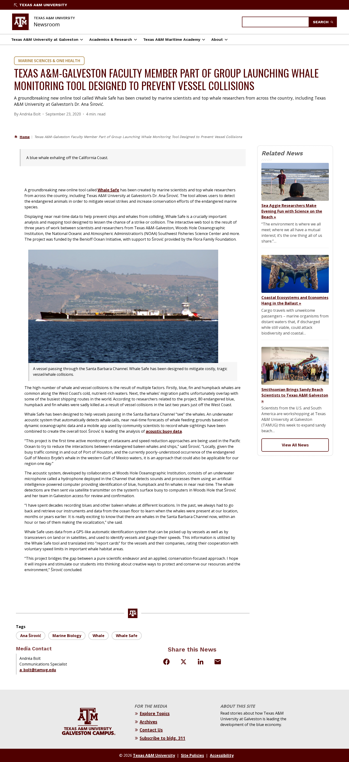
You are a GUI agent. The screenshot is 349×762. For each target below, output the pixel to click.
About (217, 39)
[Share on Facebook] (166, 661)
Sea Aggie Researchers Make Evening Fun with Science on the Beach (291, 211)
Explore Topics (155, 713)
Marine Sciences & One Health (49, 60)
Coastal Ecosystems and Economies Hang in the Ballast (294, 300)
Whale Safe (108, 190)
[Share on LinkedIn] (200, 661)
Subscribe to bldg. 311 (162, 738)
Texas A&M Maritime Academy (171, 39)
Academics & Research (110, 39)
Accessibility (222, 755)
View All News (295, 445)
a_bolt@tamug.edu (37, 669)
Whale (98, 635)
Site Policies (192, 755)
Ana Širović (30, 635)
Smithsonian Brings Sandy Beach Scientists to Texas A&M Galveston (294, 395)
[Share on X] (183, 662)
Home (25, 137)
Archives (148, 722)
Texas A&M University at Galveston (44, 39)
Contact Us (151, 730)
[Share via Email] (217, 661)
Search (321, 22)
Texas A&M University (43, 5)
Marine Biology (66, 635)
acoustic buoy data (164, 431)
